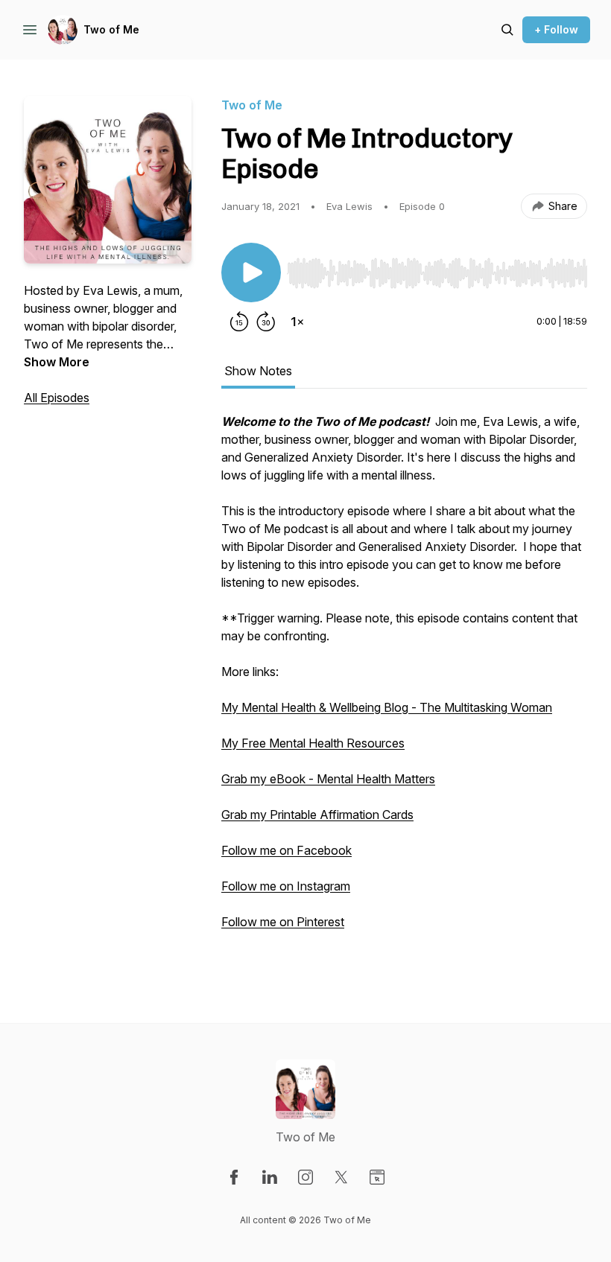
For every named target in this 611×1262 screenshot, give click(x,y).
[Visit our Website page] (377, 1177)
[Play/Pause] (251, 272)
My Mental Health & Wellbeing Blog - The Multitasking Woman (386, 707)
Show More (56, 361)
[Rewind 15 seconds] (239, 321)
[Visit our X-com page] (341, 1177)
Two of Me (111, 29)
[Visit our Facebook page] (234, 1177)
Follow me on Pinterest (282, 921)
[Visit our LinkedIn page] (269, 1177)
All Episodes (56, 397)
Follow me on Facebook (286, 850)
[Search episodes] (507, 30)
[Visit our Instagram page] (305, 1177)
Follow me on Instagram (285, 886)
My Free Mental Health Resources (313, 743)
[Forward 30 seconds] (266, 321)
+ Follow (556, 29)
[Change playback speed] (297, 321)
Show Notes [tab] (258, 370)
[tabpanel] (404, 687)
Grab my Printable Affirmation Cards (317, 814)
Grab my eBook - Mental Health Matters (328, 778)
